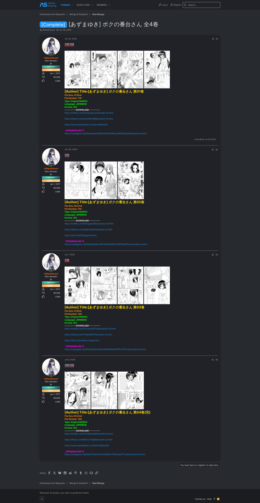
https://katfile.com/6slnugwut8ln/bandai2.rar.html (89, 223)
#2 (217, 149)
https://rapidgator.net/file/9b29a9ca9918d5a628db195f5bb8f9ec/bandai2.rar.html (106, 244)
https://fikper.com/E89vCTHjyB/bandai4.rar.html (88, 439)
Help (209, 499)
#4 (217, 360)
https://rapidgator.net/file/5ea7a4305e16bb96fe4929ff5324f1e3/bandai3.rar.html (105, 349)
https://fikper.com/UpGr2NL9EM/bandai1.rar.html (89, 118)
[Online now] (51, 55)
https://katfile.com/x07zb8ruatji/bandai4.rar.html (89, 433)
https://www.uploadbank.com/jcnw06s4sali (86, 124)
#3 (217, 254)
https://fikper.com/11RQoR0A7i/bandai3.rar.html (88, 334)
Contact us (200, 499)
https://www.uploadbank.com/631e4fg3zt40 (87, 445)
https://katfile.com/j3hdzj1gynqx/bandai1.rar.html (89, 113)
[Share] (213, 38)
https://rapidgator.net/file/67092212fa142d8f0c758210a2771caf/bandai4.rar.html (105, 454)
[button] (72, 5)
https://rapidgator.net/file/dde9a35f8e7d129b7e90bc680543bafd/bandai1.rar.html (106, 133)
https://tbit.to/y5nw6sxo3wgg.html (82, 340)
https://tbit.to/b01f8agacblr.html (80, 235)
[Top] (214, 499)
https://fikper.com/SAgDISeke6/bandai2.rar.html (88, 229)
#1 (217, 39)
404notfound (48, 30)
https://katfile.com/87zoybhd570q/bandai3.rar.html (90, 328)
